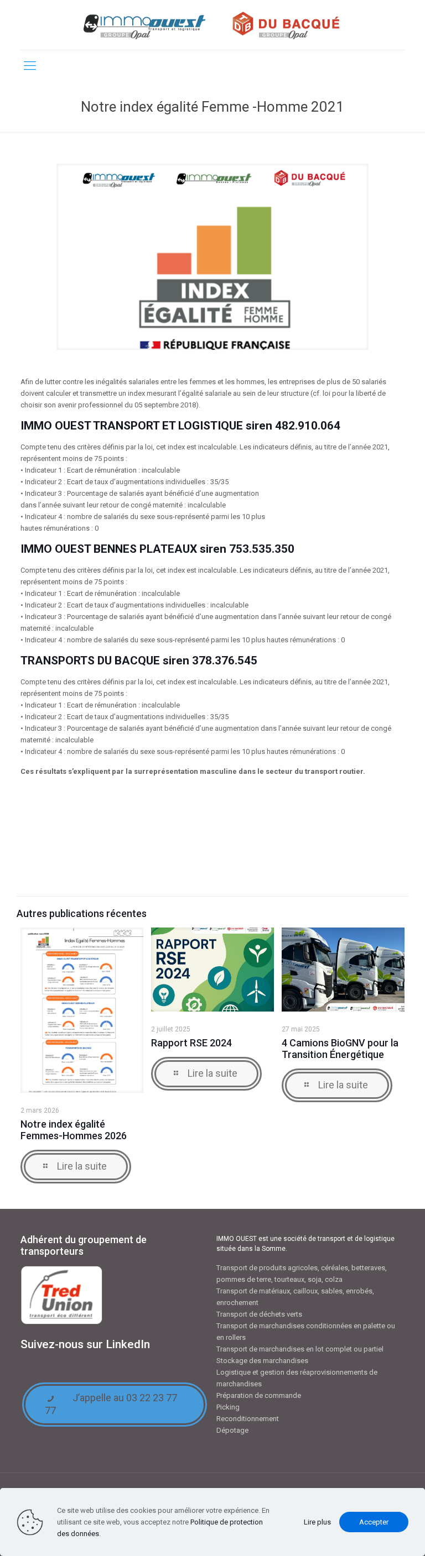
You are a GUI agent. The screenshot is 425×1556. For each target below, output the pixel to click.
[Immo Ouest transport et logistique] (212, 25)
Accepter (373, 1522)
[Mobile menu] (29, 65)
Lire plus (317, 1522)
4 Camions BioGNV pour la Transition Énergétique (340, 1048)
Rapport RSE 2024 (191, 1043)
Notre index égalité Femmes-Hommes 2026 (73, 1129)
